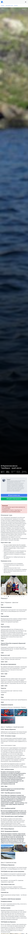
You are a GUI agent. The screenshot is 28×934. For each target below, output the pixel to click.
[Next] (24, 585)
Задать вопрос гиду (14, 495)
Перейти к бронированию (14, 498)
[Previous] (3, 585)
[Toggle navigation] (25, 2)
